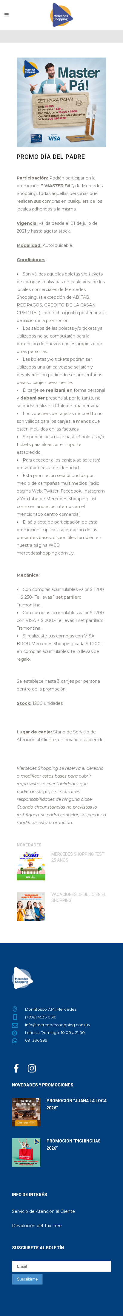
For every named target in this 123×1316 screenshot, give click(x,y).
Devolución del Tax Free (37, 1225)
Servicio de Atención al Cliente (43, 1211)
